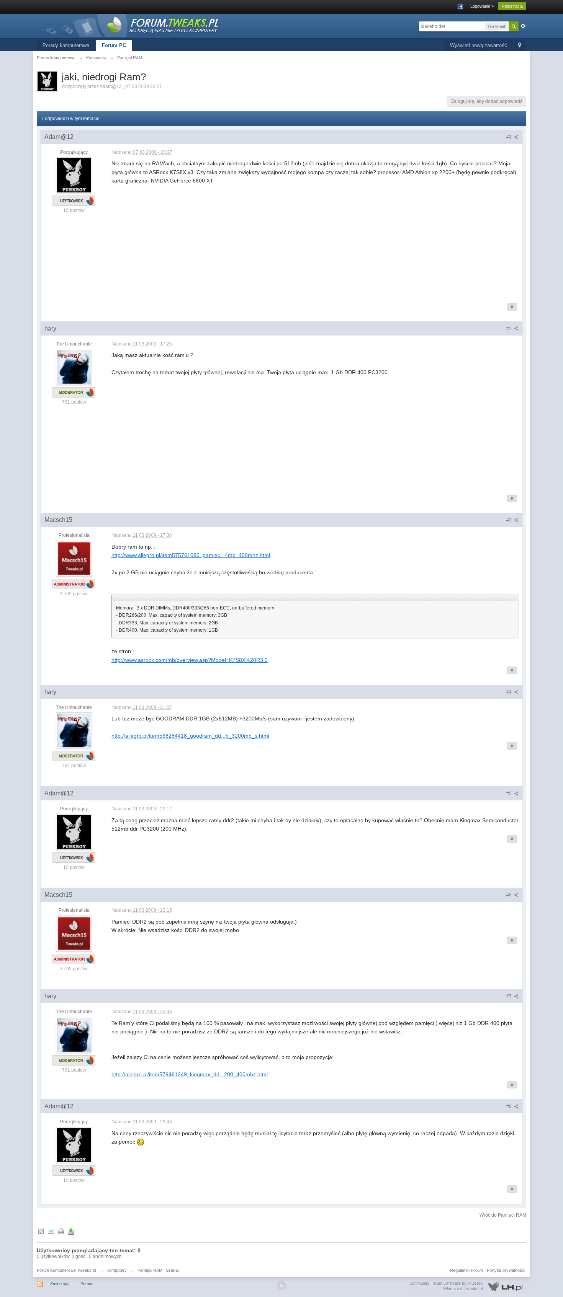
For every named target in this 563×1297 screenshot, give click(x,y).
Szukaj (172, 1270)
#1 (509, 137)
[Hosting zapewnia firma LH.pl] (467, 1286)
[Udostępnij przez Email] (51, 1231)
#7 (509, 996)
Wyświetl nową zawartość (478, 45)
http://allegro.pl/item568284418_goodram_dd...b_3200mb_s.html (190, 736)
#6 (509, 895)
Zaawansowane (523, 26)
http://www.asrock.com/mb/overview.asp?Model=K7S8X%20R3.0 (189, 660)
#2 (509, 328)
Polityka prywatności (506, 1270)
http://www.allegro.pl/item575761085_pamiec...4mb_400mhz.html (190, 555)
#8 (509, 1106)
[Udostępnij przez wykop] (41, 1231)
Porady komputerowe (66, 45)
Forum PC (114, 45)
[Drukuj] (61, 1231)
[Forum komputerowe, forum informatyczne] (132, 25)
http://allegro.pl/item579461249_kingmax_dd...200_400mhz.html (189, 1074)
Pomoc (86, 1283)
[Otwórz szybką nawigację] (519, 45)
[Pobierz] (71, 1231)
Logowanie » (482, 6)
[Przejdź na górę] (281, 1285)
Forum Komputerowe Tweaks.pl (66, 1270)
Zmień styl (59, 1283)
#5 (509, 793)
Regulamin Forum (466, 1270)
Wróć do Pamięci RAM (503, 1215)
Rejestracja (512, 6)
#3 (509, 520)
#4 (509, 692)
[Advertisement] (315, 238)
